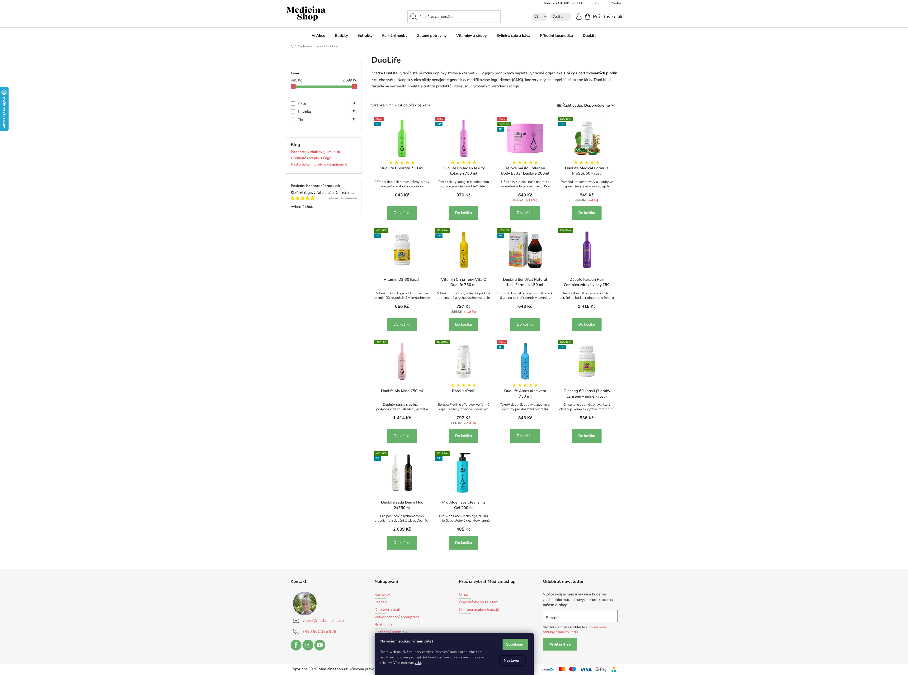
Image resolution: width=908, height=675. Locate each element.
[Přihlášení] (579, 16)
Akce (326, 103)
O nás (464, 595)
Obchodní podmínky (391, 632)
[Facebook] (296, 645)
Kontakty (382, 595)
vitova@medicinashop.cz (323, 620)
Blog (596, 3)
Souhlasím (515, 644)
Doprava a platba (389, 610)
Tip (326, 119)
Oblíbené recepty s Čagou (312, 158)
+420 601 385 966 (319, 631)
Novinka (326, 111)
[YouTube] (319, 645)
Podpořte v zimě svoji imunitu (315, 152)
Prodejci (616, 3)
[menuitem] (318, 36)
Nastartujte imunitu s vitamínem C (319, 164)
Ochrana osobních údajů (479, 610)
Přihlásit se (560, 644)
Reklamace (384, 625)
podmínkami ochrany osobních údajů (575, 629)
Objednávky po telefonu (479, 602)
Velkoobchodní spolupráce (397, 617)
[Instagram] (307, 645)
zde (418, 662)
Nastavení (512, 660)
